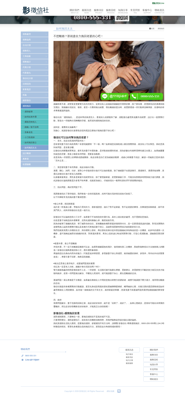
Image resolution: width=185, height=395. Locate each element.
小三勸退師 (30, 137)
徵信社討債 (28, 78)
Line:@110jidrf (32, 359)
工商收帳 (27, 56)
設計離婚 (27, 153)
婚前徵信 (27, 100)
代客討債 (27, 67)
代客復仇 (27, 72)
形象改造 (29, 132)
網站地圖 (110, 391)
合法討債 (27, 45)
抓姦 (25, 94)
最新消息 (129, 357)
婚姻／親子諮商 (32, 126)
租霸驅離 (27, 164)
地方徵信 (129, 354)
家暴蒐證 (27, 89)
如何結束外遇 (31, 116)
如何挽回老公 (31, 142)
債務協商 (27, 39)
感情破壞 (29, 111)
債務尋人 (27, 50)
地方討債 (129, 360)
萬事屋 (26, 158)
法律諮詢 (27, 83)
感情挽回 (27, 105)
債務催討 (27, 61)
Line (119, 391)
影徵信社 (36, 10)
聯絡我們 (25, 349)
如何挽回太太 (31, 147)
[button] (14, 205)
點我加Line (159, 3)
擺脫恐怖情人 (31, 121)
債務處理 (27, 34)
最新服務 (129, 363)
